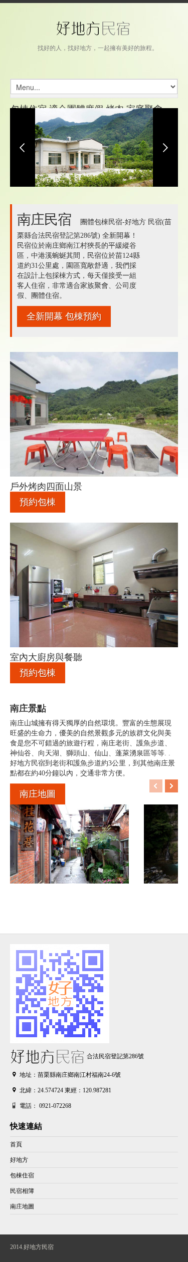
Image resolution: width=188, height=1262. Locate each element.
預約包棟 (38, 502)
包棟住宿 (22, 1175)
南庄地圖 (38, 794)
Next (165, 147)
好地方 (19, 1159)
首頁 (16, 1144)
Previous (22, 147)
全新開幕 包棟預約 (64, 316)
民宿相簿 (22, 1190)
